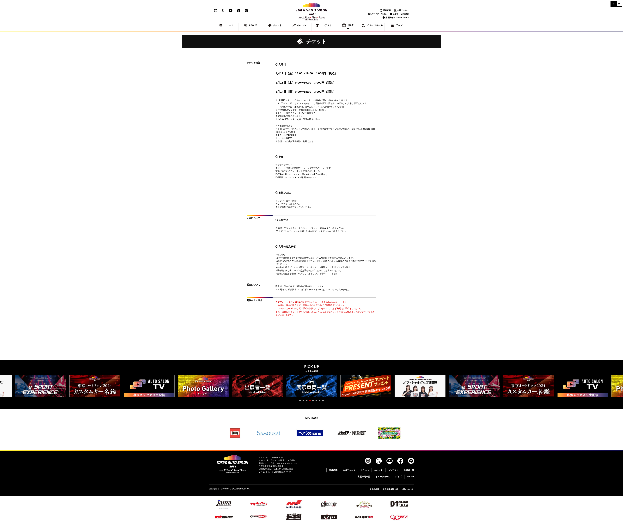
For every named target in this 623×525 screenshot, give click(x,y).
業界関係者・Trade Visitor (397, 17)
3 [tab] (307, 401)
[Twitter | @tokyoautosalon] (223, 10)
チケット (365, 470)
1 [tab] (301, 401)
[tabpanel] (257, 386)
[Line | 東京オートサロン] (246, 10)
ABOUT (410, 476)
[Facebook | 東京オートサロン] (238, 10)
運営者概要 (374, 489)
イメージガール (382, 476)
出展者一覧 (409, 470)
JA (613, 4)
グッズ (398, 476)
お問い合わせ (407, 489)
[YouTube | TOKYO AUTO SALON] (230, 10)
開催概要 (387, 10)
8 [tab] (323, 401)
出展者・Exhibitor (401, 14)
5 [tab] (314, 401)
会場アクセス (403, 10)
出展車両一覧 (364, 476)
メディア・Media (378, 14)
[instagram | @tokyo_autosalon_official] (216, 10)
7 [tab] (320, 401)
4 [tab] (310, 401)
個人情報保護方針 (390, 489)
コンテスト (393, 470)
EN (619, 4)
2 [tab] (304, 401)
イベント (378, 470)
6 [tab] (317, 401)
